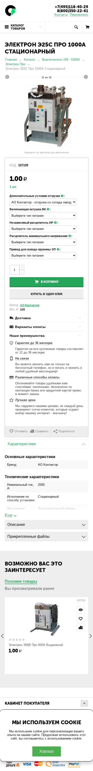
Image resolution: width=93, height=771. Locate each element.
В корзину (49, 282)
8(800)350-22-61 (72, 11)
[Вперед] (85, 77)
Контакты (61, 14)
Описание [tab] (16, 525)
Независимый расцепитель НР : (34, 222)
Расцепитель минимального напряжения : (41, 236)
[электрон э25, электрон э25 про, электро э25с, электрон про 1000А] (46, 115)
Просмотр (80, 609)
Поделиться (66, 431)
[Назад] (7, 77)
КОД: (13, 165)
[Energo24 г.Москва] (11, 10)
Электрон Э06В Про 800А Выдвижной (36, 645)
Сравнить (41, 431)
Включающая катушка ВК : (30, 209)
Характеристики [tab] (21, 444)
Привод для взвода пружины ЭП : (35, 249)
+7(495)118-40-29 (71, 7)
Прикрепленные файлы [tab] (28, 536)
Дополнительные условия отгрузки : (37, 196)
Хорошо (46, 751)
